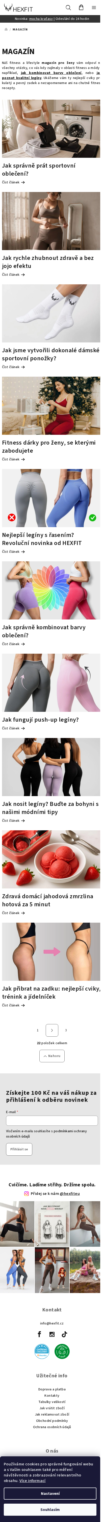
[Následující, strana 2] (52, 1030)
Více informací (32, 1481)
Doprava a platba (52, 1389)
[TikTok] (64, 1334)
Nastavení (50, 1493)
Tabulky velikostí (52, 1401)
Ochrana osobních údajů (52, 1427)
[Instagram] (52, 1334)
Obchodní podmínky (52, 1420)
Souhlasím (50, 1509)
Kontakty (51, 1395)
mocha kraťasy (41, 18)
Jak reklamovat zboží (52, 1414)
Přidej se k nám (55, 1193)
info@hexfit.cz (52, 1323)
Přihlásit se (19, 1149)
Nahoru (54, 1056)
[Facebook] (39, 1334)
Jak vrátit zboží (52, 1408)
